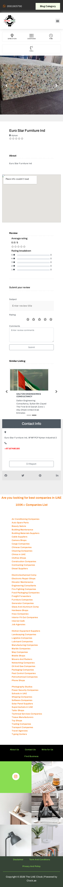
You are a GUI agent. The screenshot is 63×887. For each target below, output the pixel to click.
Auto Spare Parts (20, 517)
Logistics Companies (22, 632)
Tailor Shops (18, 705)
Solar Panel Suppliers (22, 698)
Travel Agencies (20, 725)
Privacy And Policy (31, 861)
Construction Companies (24, 556)
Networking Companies (23, 657)
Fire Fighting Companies (24, 583)
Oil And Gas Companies (23, 661)
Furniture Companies (22, 594)
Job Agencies (18, 619)
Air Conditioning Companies (25, 513)
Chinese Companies (22, 542)
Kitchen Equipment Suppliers (26, 625)
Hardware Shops (20, 605)
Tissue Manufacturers (22, 712)
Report (32, 458)
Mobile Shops (18, 650)
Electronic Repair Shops (23, 573)
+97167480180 (12, 443)
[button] (57, 20)
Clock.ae (31, 875)
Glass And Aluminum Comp (25, 601)
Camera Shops (19, 535)
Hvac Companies (20, 608)
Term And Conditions (39, 854)
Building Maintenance (22, 524)
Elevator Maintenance (22, 576)
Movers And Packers (22, 654)
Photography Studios (22, 681)
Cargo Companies (21, 538)
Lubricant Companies (22, 636)
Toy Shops (17, 715)
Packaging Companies (23, 664)
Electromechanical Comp (24, 569)
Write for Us (47, 744)
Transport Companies (22, 722)
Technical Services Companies (27, 708)
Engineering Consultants (24, 580)
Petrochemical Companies (25, 671)
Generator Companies (23, 598)
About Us (14, 744)
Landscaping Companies (24, 629)
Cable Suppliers (19, 531)
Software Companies (22, 695)
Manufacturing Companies (25, 639)
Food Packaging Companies (25, 587)
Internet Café (18, 615)
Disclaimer (18, 854)
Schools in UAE (19, 688)
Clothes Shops (19, 552)
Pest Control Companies (24, 668)
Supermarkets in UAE (22, 701)
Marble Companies (21, 643)
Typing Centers (19, 728)
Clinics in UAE (18, 549)
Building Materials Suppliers (25, 528)
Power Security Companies (25, 684)
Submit (31, 347)
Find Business (31, 751)
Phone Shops (18, 675)
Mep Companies (20, 646)
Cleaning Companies (22, 545)
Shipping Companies (22, 691)
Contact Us (30, 744)
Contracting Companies (23, 559)
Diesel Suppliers (20, 563)
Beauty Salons (19, 520)
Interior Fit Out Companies (25, 612)
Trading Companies (21, 718)
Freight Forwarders (21, 591)
